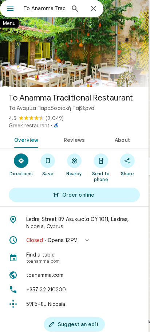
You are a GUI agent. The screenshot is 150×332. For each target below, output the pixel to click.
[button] (74, 240)
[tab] (25, 139)
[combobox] (44, 8)
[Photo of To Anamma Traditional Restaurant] (74, 43)
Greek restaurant (29, 125)
